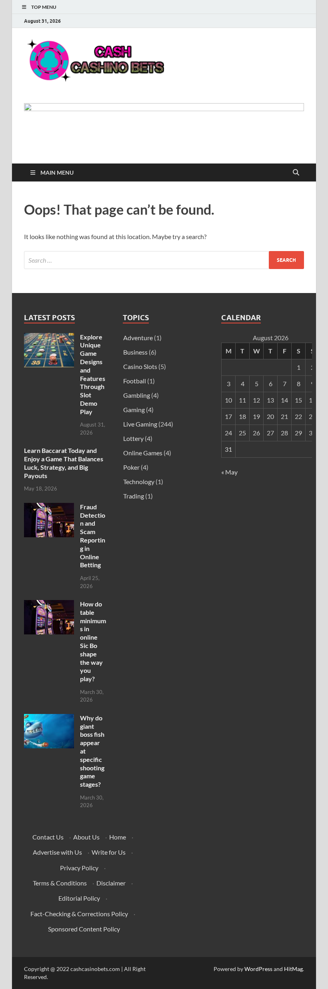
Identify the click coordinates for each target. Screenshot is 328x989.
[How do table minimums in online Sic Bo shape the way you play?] (49, 604)
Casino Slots (140, 366)
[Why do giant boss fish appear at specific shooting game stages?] (49, 718)
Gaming (134, 409)
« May (229, 472)
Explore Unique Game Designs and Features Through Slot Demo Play (92, 374)
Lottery (133, 438)
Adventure (138, 337)
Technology (138, 481)
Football (134, 381)
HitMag (293, 968)
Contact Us (48, 837)
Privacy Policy (79, 867)
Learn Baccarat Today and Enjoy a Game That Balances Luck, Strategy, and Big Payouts (63, 463)
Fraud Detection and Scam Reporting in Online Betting (92, 536)
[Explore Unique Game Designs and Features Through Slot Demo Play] (49, 337)
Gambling (136, 395)
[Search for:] (164, 260)
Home (117, 837)
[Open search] (296, 173)
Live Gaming (140, 424)
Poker (131, 467)
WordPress (258, 968)
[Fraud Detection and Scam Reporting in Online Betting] (49, 507)
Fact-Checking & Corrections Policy (79, 913)
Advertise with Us (57, 852)
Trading (133, 496)
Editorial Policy (79, 898)
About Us (86, 837)
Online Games (142, 453)
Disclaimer (111, 883)
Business (135, 352)
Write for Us (109, 852)
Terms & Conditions (60, 883)
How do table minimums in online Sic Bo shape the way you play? (93, 641)
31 (228, 449)
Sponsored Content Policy (84, 929)
